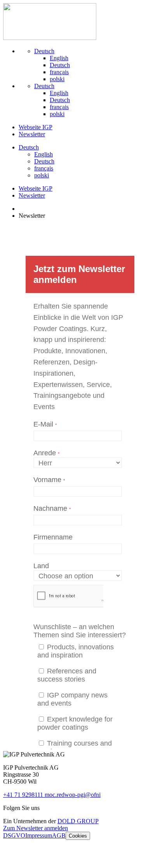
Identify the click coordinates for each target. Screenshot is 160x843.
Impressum (38, 835)
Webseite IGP (35, 127)
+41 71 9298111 (24, 794)
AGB (59, 835)
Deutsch (44, 51)
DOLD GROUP (78, 821)
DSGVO (14, 835)
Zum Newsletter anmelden (35, 828)
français (59, 72)
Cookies (78, 836)
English (59, 58)
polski (57, 79)
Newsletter (32, 134)
